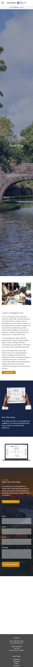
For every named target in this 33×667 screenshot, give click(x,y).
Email (3, 527)
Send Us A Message (10, 564)
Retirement (16, 659)
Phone (4, 537)
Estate (16, 663)
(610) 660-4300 (19, 641)
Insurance (16, 665)
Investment (16, 661)
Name (4, 516)
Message (5, 547)
